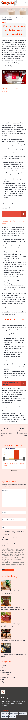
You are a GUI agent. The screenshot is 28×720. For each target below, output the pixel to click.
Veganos (4, 682)
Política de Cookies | (16, 703)
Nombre (5, 512)
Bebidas (4, 22)
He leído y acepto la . (11, 538)
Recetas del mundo (7, 675)
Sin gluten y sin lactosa (8, 677)
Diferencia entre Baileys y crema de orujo (13, 640)
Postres (4, 670)
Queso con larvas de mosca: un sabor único (7, 432)
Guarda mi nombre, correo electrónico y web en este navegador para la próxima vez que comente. (14, 533)
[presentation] (14, 454)
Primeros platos (6, 672)
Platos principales (7, 668)
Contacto (4, 705)
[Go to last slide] (4, 459)
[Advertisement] (14, 108)
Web (3, 527)
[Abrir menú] (25, 3)
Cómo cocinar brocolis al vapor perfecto (22, 432)
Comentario (6, 491)
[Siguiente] (24, 459)
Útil (3, 679)
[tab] (11, 470)
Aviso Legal (16, 701)
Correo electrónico (8, 520)
